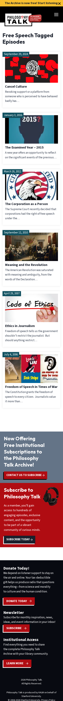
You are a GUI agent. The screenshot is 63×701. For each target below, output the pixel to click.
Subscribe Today (18, 539)
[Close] (59, 3)
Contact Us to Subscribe (24, 475)
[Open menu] (56, 14)
